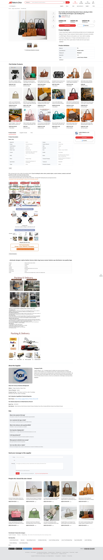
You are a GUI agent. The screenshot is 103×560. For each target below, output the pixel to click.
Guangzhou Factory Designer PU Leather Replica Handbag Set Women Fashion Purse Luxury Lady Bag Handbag (73, 81)
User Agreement (58, 555)
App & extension (80, 6)
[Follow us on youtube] (90, 548)
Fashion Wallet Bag (13, 542)
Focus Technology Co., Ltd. (43, 555)
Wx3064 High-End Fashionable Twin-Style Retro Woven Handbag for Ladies (44, 81)
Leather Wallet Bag (88, 540)
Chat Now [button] (86, 25)
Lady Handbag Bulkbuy (23, 542)
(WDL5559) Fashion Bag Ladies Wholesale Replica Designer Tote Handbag (87, 123)
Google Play (19, 548)
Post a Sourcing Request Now (42, 473)
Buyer (67, 6)
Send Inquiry (67, 25)
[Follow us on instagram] (88, 548)
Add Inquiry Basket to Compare (32, 50)
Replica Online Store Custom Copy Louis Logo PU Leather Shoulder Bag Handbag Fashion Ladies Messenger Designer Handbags (87, 102)
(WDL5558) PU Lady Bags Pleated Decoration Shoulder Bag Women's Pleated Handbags (72, 102)
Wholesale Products (51, 552)
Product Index (72, 552)
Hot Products (27, 552)
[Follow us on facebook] (85, 548)
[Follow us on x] (87, 548)
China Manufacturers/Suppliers (42, 552)
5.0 (80, 134)
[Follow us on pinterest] (92, 548)
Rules (94, 6)
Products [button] (28, 2)
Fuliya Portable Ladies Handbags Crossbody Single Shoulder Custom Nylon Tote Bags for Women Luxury (29, 123)
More (10, 545)
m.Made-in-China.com (54, 553)
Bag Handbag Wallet (78, 540)
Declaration (64, 555)
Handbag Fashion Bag (42, 540)
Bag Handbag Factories (31, 540)
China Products (33, 552)
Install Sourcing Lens (38, 548)
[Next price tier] (94, 21)
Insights (76, 552)
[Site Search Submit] (68, 2)
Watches (27, 398)
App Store (11, 548)
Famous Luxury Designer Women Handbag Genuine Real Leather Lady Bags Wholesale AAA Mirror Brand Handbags (44, 102)
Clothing (19, 398)
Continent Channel (65, 552)
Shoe (16, 398)
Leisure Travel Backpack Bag (66, 540)
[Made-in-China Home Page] (15, 2)
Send (18, 473)
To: (14, 460)
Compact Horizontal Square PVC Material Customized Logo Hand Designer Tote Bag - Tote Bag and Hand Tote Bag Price (34, 499)
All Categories (12, 6)
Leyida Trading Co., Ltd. (66, 15)
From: (14, 457)
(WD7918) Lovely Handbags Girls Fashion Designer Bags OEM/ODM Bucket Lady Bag (29, 102)
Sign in (93, 3)
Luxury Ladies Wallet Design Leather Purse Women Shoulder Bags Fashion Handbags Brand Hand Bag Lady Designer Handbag (58, 102)
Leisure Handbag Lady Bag (54, 540)
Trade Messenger (27, 548)
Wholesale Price (58, 552)
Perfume (30, 398)
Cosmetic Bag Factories (14, 540)
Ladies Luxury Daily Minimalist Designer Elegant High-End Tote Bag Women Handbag (14, 102)
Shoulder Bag (23, 8)
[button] (64, 2)
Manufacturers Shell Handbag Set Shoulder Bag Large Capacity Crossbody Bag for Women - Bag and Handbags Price (86, 499)
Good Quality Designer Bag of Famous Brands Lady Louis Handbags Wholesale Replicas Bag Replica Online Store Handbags (72, 123)
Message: (13, 463)
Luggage (23, 398)
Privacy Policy (69, 555)
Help (73, 6)
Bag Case (22, 540)
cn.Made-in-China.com (62, 553)
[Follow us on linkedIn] (93, 548)
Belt (37, 398)
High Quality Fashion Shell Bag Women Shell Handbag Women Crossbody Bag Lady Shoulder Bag (87, 81)
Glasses (34, 398)
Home (10, 8)
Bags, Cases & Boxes (16, 8)
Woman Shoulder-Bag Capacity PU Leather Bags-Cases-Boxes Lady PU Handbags (58, 123)
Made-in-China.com (46, 553)
